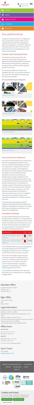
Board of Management (24, 246)
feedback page (6, 268)
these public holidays (16, 343)
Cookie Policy (24, 397)
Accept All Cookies (7, 399)
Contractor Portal (24, 4)
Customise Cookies (7, 402)
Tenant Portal (25, 6)
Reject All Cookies (18, 399)
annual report (8, 227)
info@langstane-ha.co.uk (7, 353)
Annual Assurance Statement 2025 (14, 202)
